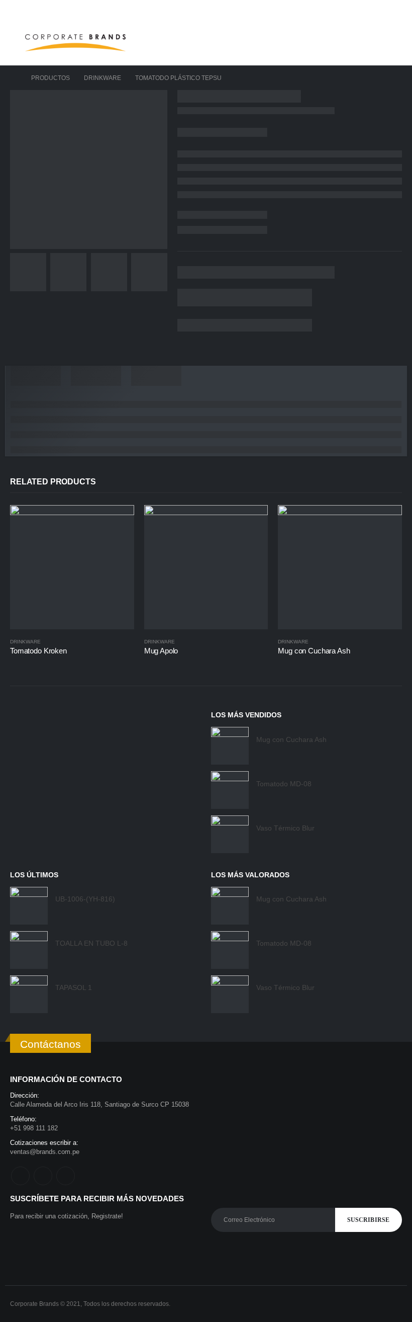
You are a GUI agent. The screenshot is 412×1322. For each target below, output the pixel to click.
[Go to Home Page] (13, 78)
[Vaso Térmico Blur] (230, 834)
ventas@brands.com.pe (44, 1151)
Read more (118, 522)
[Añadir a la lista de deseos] (129, 641)
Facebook (20, 1176)
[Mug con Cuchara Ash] (230, 746)
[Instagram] (379, 10)
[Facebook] (363, 10)
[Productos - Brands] (75, 43)
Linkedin (65, 1176)
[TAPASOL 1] (29, 994)
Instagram (43, 1176)
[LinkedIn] (394, 10)
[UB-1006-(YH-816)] (29, 906)
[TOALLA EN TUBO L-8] (29, 950)
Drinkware (25, 641)
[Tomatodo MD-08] (230, 790)
